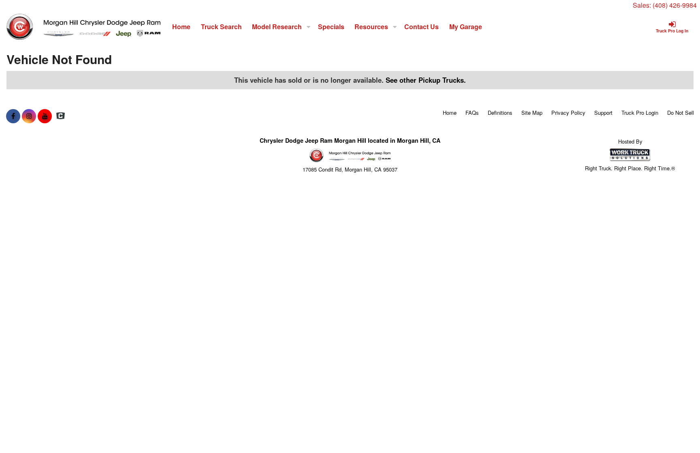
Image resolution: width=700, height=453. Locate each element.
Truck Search (221, 26)
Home (181, 26)
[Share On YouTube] (45, 116)
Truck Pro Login (639, 112)
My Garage (465, 26)
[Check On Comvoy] (60, 116)
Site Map (531, 112)
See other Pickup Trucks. (426, 80)
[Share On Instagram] (29, 116)
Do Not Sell (680, 112)
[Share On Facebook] (13, 116)
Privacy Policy (568, 112)
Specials (331, 26)
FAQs (472, 112)
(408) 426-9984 (675, 5)
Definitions (500, 112)
